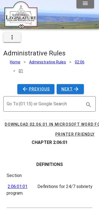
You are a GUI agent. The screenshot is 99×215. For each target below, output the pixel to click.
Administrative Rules (47, 62)
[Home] (20, 27)
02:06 (79, 62)
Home (15, 62)
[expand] (12, 37)
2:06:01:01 (18, 186)
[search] (88, 105)
